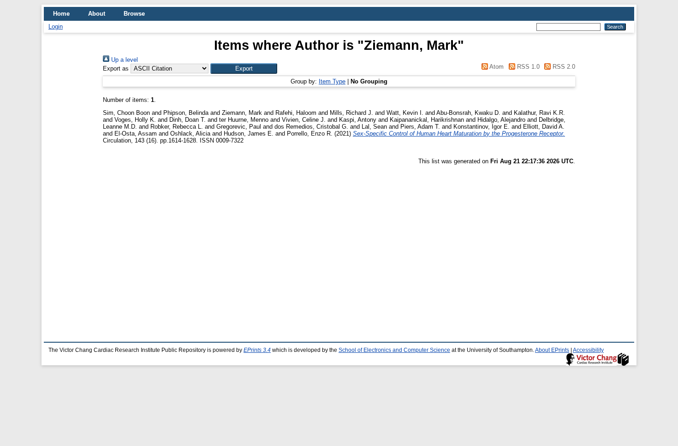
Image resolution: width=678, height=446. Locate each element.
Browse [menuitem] (134, 13)
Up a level (123, 59)
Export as (116, 68)
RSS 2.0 (563, 66)
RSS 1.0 (527, 66)
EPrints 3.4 (257, 350)
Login (55, 26)
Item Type (332, 81)
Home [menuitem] (61, 13)
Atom (496, 66)
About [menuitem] (96, 13)
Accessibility (588, 350)
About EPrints (552, 350)
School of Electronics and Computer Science (394, 350)
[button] (243, 68)
